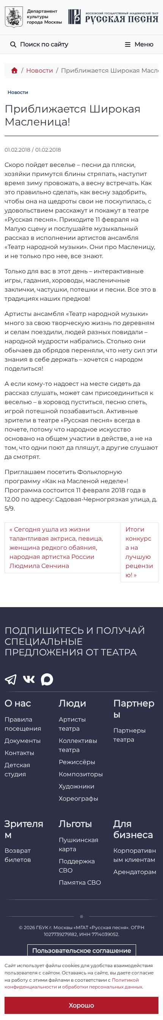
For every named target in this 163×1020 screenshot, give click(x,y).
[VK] (29, 679)
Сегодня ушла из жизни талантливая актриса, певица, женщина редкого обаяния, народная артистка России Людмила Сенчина (56, 547)
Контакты (19, 753)
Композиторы (81, 774)
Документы (23, 740)
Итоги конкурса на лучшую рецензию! (139, 552)
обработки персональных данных (102, 987)
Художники (76, 786)
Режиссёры (77, 762)
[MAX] (47, 679)
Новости (39, 70)
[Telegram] (11, 679)
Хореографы (79, 798)
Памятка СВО (80, 882)
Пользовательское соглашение (81, 950)
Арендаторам (135, 872)
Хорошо (81, 1005)
